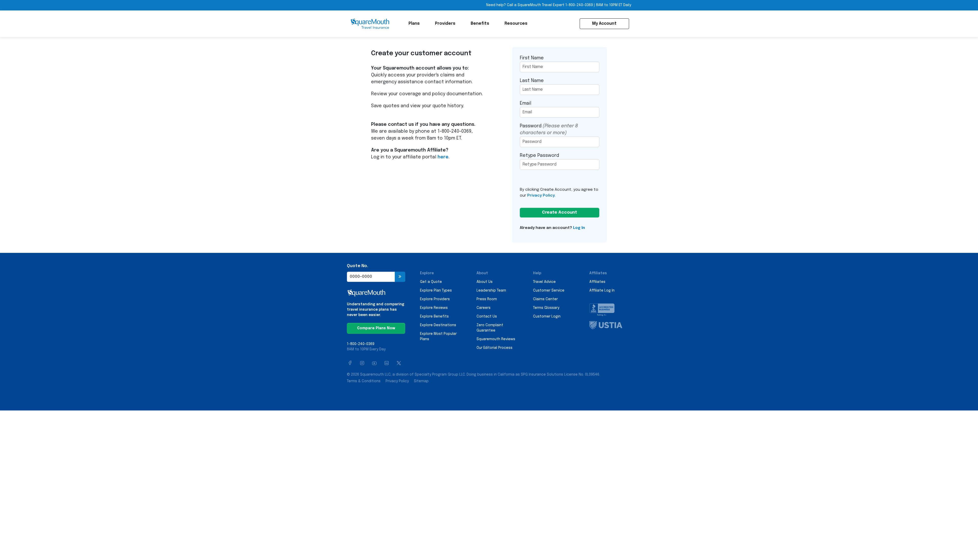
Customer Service (548, 290)
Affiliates (597, 282)
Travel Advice (544, 282)
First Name (532, 58)
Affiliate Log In (602, 290)
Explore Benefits (434, 316)
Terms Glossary (546, 308)
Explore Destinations (438, 325)
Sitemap (421, 381)
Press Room (487, 299)
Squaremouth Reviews (496, 339)
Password (549, 129)
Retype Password (539, 155)
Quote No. (357, 266)
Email (525, 103)
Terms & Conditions (364, 381)
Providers (445, 23)
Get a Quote (431, 282)
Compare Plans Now (376, 328)
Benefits (480, 23)
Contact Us (487, 316)
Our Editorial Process (494, 348)
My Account (604, 23)
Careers (484, 308)
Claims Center (545, 299)
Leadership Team (491, 290)
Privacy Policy (541, 196)
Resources (516, 23)
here (443, 157)
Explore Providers (435, 299)
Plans (414, 23)
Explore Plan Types (436, 290)
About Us (485, 282)
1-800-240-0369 (579, 5)
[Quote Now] (400, 277)
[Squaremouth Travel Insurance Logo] (370, 24)
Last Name (532, 80)
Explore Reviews (434, 308)
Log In (579, 228)
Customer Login (547, 316)
